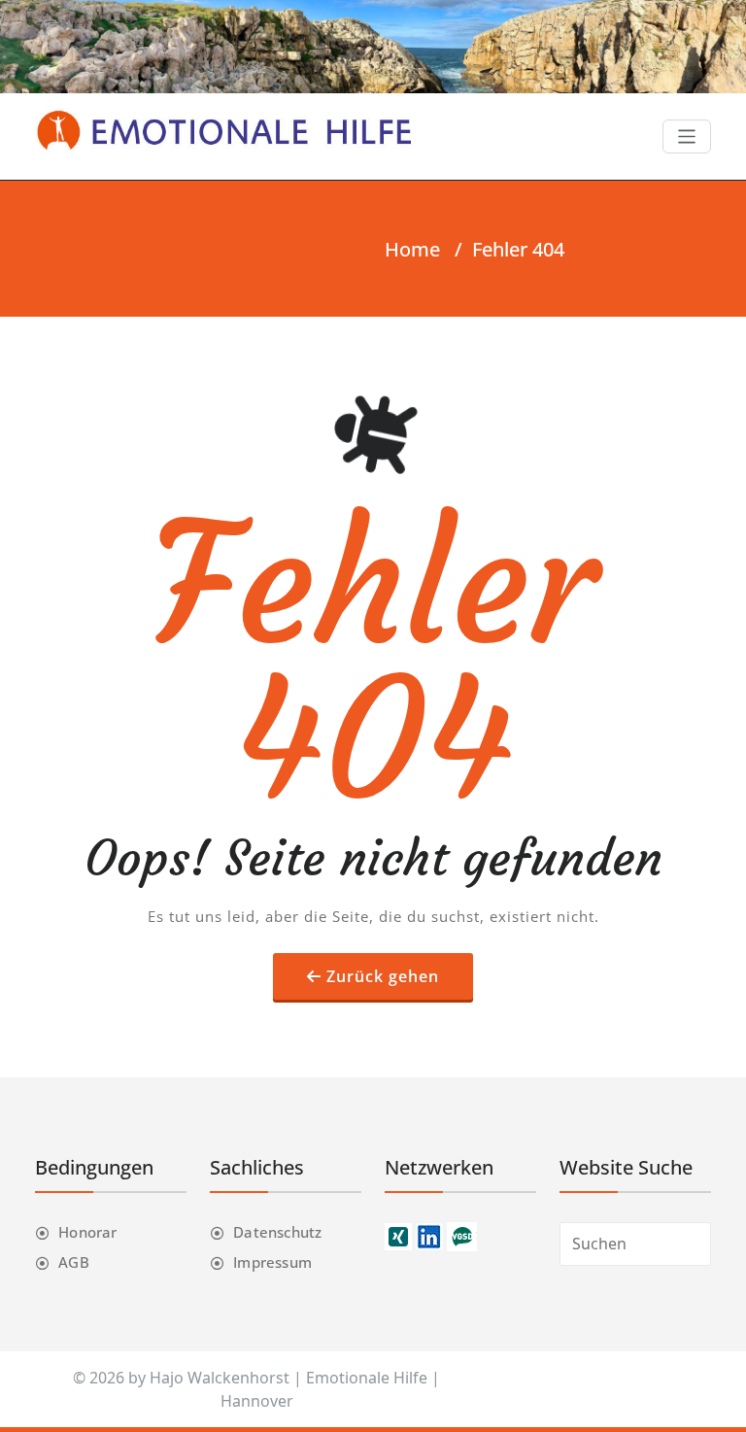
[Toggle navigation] (687, 136)
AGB (73, 1262)
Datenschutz (277, 1232)
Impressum (272, 1262)
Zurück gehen (382, 976)
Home (412, 249)
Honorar (87, 1232)
